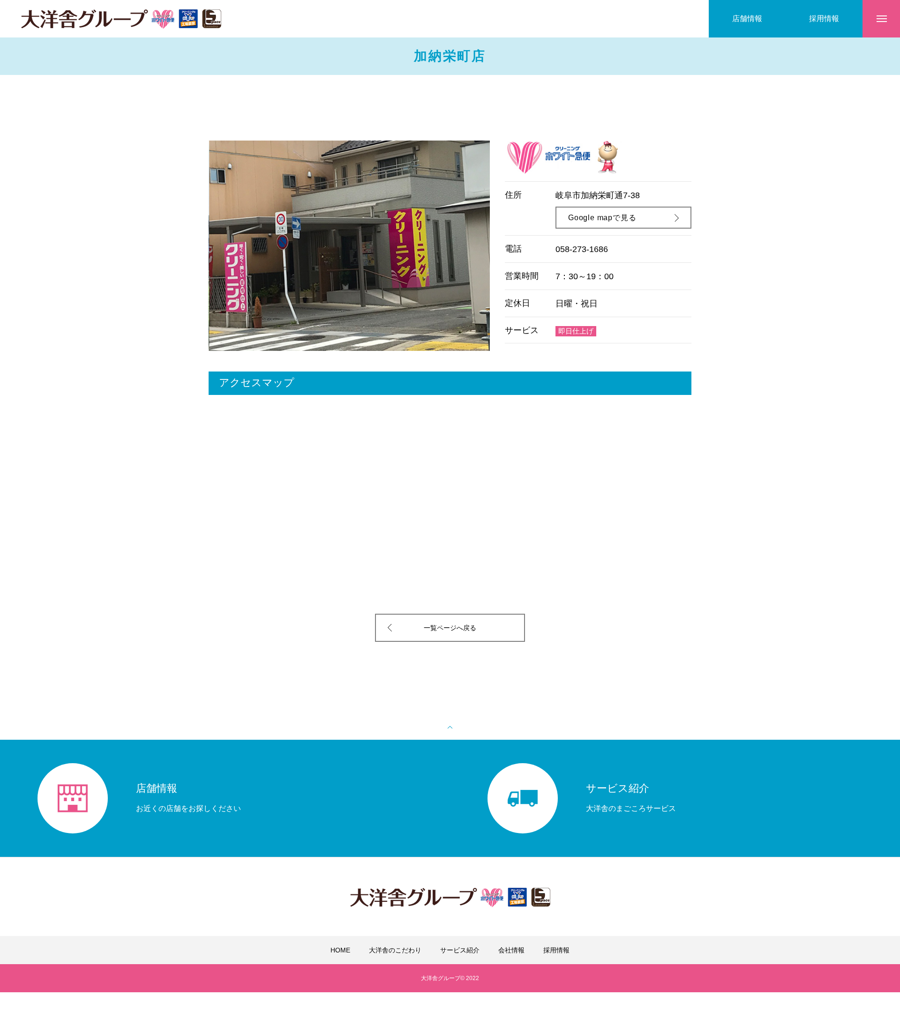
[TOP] (450, 726)
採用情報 (556, 950)
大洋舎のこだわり (395, 950)
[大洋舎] (121, 18)
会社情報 (511, 950)
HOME (340, 950)
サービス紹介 (460, 950)
